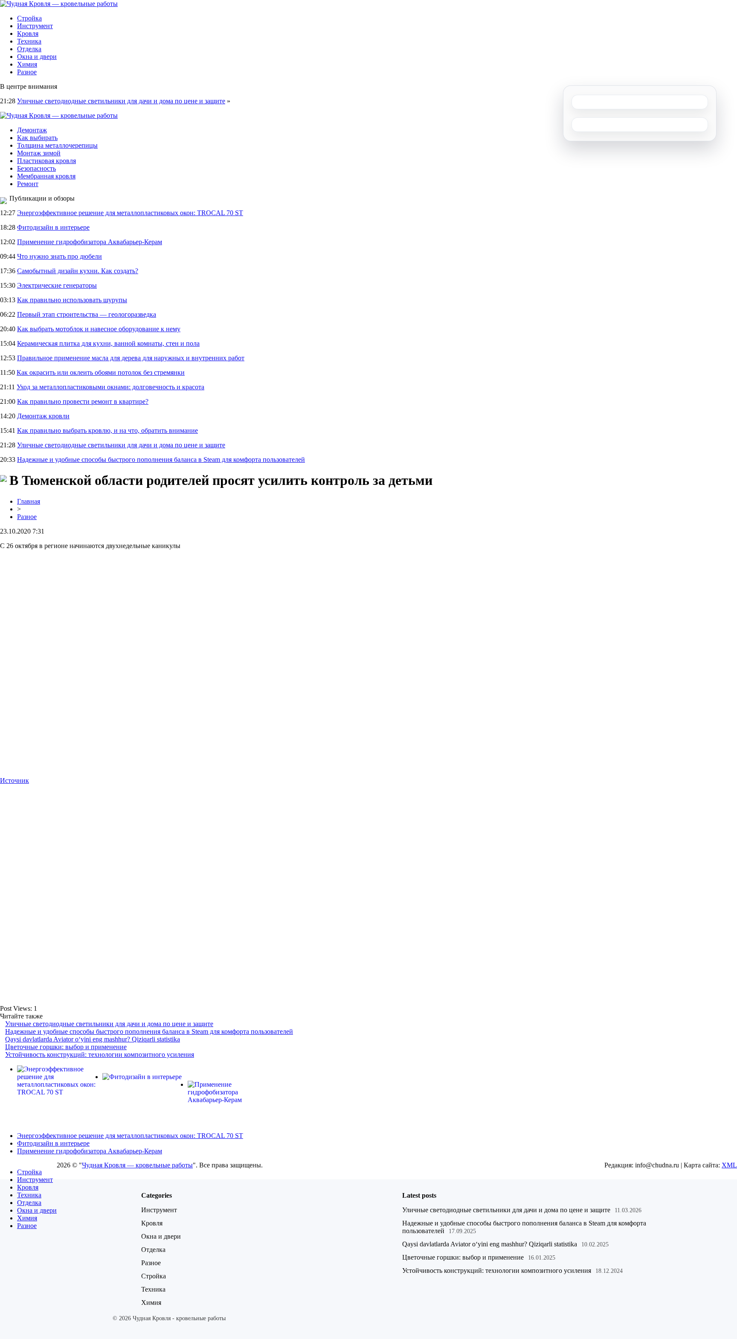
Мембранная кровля (46, 176)
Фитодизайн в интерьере (53, 227)
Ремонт (27, 183)
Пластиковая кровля (46, 160)
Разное (27, 72)
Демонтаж (32, 130)
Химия (27, 64)
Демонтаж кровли (43, 416)
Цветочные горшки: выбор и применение (66, 1046)
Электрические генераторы (57, 285)
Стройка (29, 18)
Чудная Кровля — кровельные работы (137, 1165)
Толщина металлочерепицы (57, 145)
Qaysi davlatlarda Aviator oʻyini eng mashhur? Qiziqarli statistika (92, 1039)
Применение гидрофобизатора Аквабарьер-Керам (89, 241)
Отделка (29, 49)
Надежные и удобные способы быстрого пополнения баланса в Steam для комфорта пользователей (161, 459)
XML (729, 1165)
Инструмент (35, 25)
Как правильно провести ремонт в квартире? (82, 401)
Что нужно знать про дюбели (59, 256)
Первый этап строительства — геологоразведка (86, 314)
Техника (29, 41)
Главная (28, 501)
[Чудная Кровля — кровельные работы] (59, 3)
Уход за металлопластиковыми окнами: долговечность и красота (110, 387)
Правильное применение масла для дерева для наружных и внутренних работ (130, 358)
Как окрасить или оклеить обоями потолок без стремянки (101, 372)
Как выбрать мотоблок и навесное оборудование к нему (98, 329)
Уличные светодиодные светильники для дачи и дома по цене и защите (121, 101)
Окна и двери (37, 56)
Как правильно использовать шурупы (72, 299)
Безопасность (36, 168)
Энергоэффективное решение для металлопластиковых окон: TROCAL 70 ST (130, 212)
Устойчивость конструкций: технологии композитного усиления (99, 1054)
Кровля (27, 33)
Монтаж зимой (39, 153)
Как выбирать (37, 137)
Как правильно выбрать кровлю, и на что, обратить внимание (107, 430)
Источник (14, 780)
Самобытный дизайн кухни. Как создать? (77, 270)
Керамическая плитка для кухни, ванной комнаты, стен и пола (108, 343)
